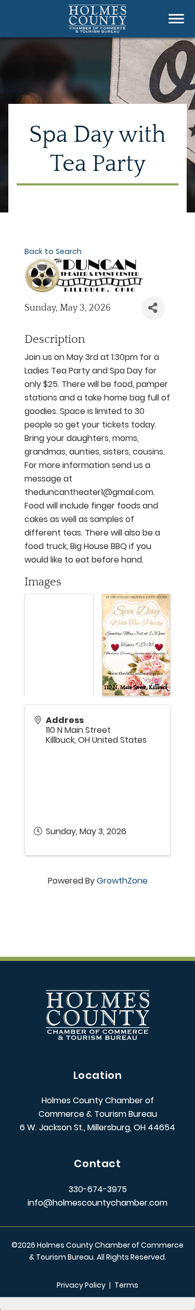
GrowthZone (122, 881)
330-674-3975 (98, 1189)
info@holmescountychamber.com (97, 1203)
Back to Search (53, 251)
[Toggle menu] (176, 18)
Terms (126, 1285)
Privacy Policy (81, 1285)
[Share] (153, 308)
